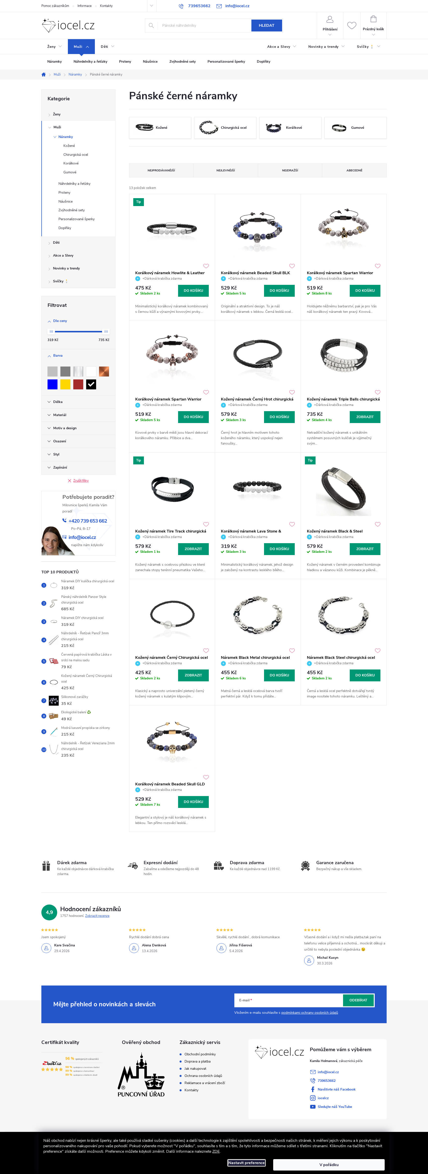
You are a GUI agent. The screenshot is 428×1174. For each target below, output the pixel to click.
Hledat (266, 25)
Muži (57, 127)
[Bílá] (91, 371)
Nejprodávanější (161, 170)
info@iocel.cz (328, 1072)
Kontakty (106, 6)
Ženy (56, 114)
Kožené (69, 145)
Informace (85, 6)
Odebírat (358, 1000)
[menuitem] (54, 46)
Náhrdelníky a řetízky (74, 183)
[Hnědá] (78, 384)
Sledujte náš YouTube (335, 1106)
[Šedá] (65, 371)
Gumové (69, 172)
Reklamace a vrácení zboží (205, 1083)
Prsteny (64, 192)
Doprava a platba (198, 1062)
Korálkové (71, 163)
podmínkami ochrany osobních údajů (309, 1012)
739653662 (327, 1080)
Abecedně (354, 170)
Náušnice (65, 201)
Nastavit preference (246, 1163)
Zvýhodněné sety (71, 210)
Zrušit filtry (81, 481)
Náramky (65, 136)
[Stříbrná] (52, 371)
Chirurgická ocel (75, 154)
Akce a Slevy (63, 255)
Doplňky (64, 228)
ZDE (216, 1151)
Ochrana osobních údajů (203, 1076)
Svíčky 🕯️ (61, 281)
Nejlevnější (225, 170)
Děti (56, 242)
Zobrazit (365, 417)
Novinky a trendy (66, 268)
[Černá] (91, 384)
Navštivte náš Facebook (337, 1089)
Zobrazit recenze (97, 916)
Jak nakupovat (195, 1069)
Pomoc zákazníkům (55, 6)
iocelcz (323, 1098)
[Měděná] (104, 371)
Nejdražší (290, 170)
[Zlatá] (65, 384)
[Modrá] (52, 384)
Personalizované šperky (76, 219)
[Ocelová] (78, 371)
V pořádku (329, 1165)
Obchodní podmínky (200, 1054)
